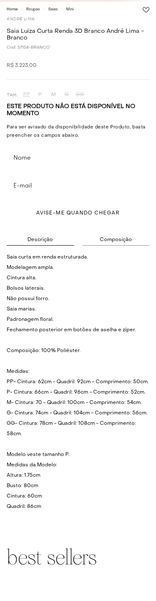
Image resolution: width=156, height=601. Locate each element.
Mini (70, 9)
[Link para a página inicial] (12, 9)
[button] (26, 95)
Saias (53, 9)
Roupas (33, 9)
